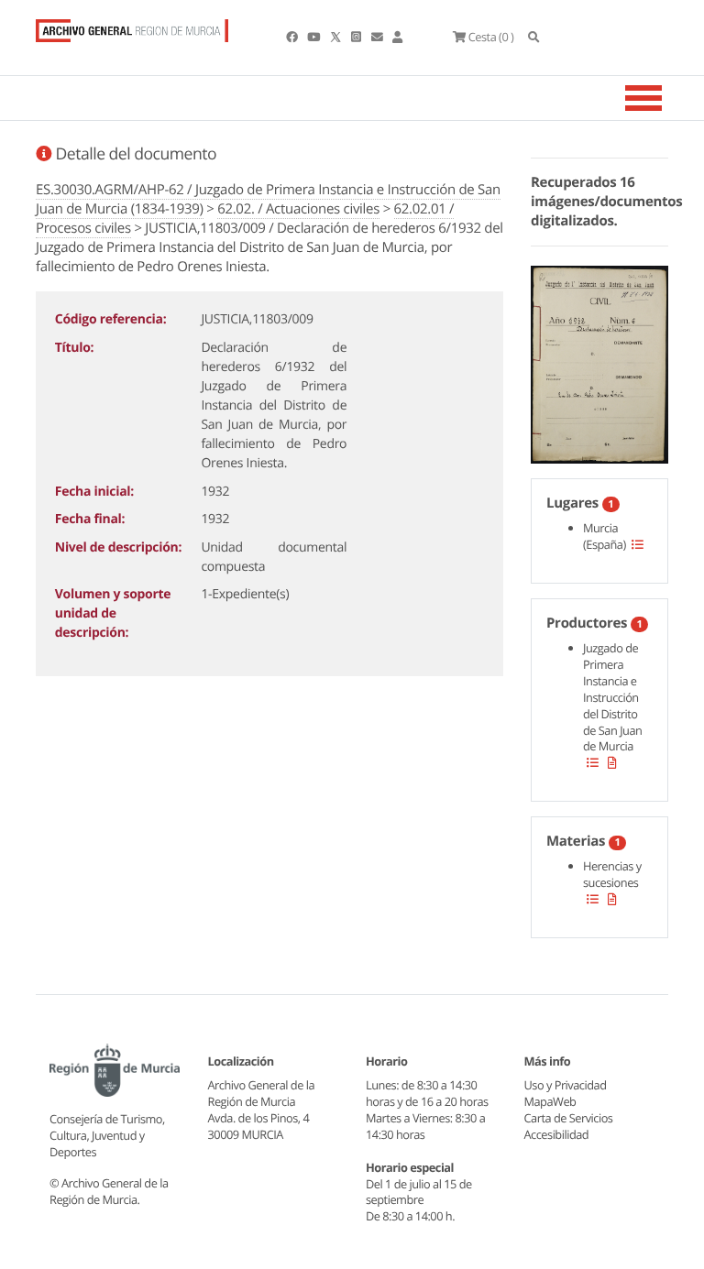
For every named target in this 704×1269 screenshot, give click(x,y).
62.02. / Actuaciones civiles (298, 209)
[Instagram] (357, 36)
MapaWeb (550, 1101)
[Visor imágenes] (599, 362)
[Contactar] (378, 36)
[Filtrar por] (637, 544)
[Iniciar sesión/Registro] (397, 36)
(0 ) (490, 36)
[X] (337, 36)
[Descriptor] (612, 762)
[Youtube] (314, 36)
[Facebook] (293, 36)
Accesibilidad (556, 1134)
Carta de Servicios (568, 1118)
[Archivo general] (132, 26)
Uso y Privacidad (565, 1085)
